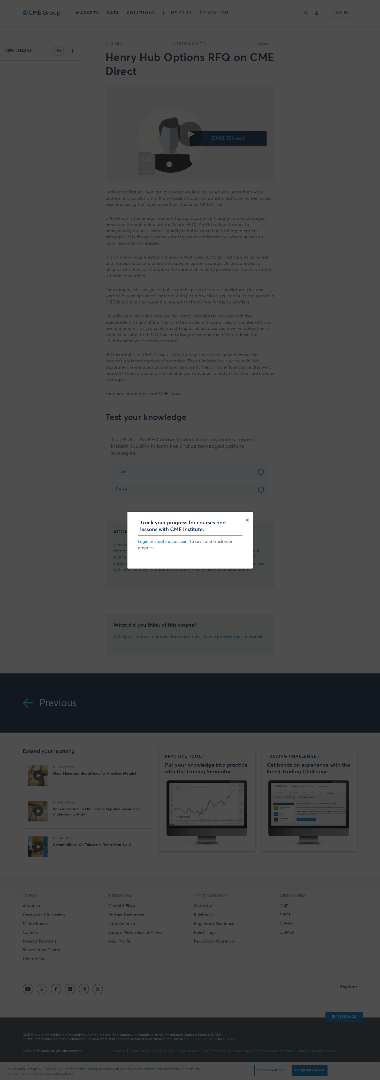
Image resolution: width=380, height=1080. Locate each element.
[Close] (248, 519)
